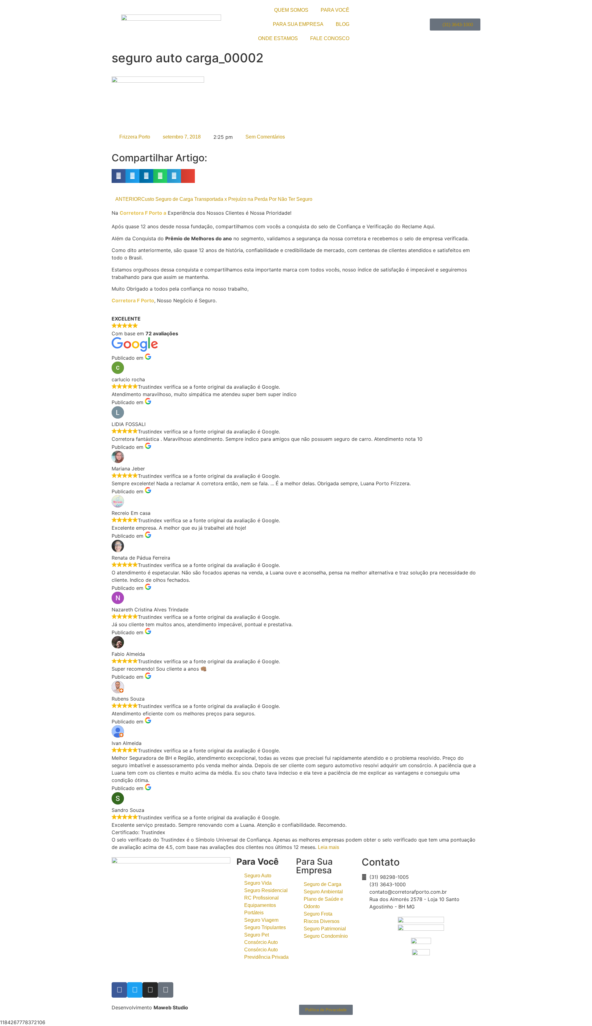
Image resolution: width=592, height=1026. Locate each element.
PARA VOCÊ (335, 10)
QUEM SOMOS (291, 10)
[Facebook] (119, 990)
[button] (118, 176)
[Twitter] (134, 990)
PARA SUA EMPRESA (298, 24)
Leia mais (328, 847)
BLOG (342, 24)
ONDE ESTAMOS (278, 38)
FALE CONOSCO (329, 38)
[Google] (165, 990)
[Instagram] (150, 990)
